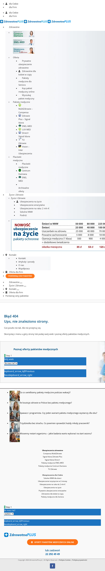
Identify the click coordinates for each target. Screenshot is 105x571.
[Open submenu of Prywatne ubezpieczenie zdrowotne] (21, 282)
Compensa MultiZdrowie (52, 453)
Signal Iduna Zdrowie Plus (52, 457)
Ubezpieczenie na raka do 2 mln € (52, 484)
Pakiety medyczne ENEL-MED (52, 463)
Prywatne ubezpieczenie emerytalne (52, 490)
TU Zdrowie (52, 469)
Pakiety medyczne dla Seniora (52, 497)
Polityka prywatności (79, 560)
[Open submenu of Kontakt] (18, 289)
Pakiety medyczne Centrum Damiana (52, 466)
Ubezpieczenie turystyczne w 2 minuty (52, 481)
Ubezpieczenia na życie (52, 487)
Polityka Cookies (65, 560)
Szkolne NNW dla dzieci (52, 478)
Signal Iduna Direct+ (52, 460)
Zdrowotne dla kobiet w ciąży (52, 494)
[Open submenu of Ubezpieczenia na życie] (25, 286)
